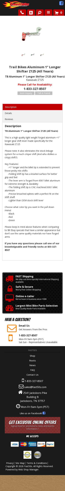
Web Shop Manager (28, 469)
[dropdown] (48, 12)
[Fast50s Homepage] (10, 4)
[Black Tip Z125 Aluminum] (42, 55)
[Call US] (22, 12)
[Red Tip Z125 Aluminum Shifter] (32, 34)
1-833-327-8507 (34, 381)
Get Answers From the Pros (33, 327)
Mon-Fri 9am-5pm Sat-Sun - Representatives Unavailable (38, 339)
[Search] (38, 11)
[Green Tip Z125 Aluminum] (33, 55)
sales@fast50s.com (35, 387)
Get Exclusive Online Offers (32, 425)
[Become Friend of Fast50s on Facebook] (61, 4)
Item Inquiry (26, 93)
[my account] (31, 12)
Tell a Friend (43, 93)
